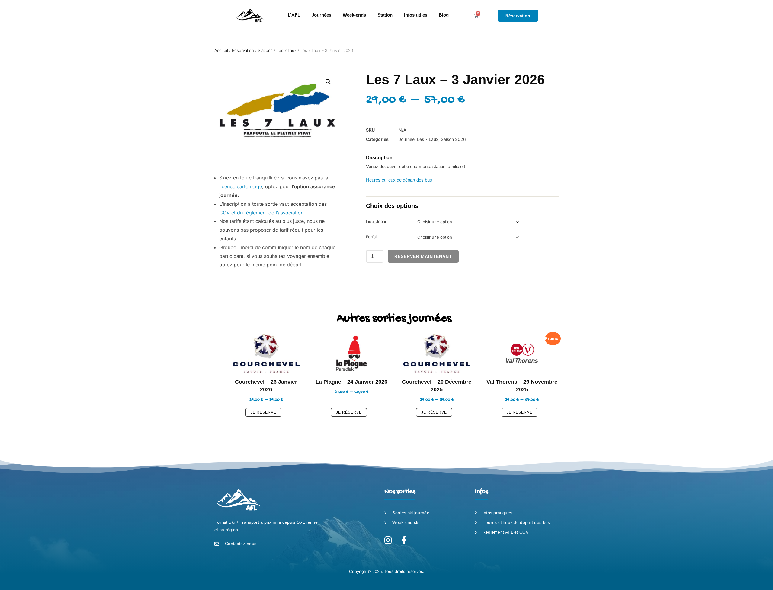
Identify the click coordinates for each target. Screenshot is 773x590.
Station (385, 14)
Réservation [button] (517, 15)
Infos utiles (415, 14)
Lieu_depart (377, 221)
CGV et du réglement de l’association (261, 213)
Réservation (243, 50)
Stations (265, 50)
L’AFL (294, 14)
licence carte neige (240, 186)
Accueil (221, 50)
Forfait (372, 236)
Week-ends (354, 14)
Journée (407, 139)
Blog (444, 14)
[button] (328, 81)
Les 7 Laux (287, 50)
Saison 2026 (453, 139)
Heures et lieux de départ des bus (399, 179)
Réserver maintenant (423, 256)
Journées (321, 14)
